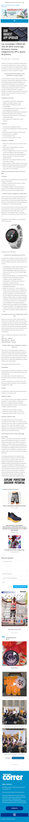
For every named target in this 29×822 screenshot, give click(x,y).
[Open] (14, 653)
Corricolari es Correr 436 (14, 629)
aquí (2, 173)
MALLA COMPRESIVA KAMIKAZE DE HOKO (14, 506)
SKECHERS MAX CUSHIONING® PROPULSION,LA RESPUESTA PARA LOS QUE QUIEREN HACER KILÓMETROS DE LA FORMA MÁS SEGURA (14, 528)
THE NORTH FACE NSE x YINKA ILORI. (14, 550)
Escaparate (16, 59)
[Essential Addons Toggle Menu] (14, 21)
